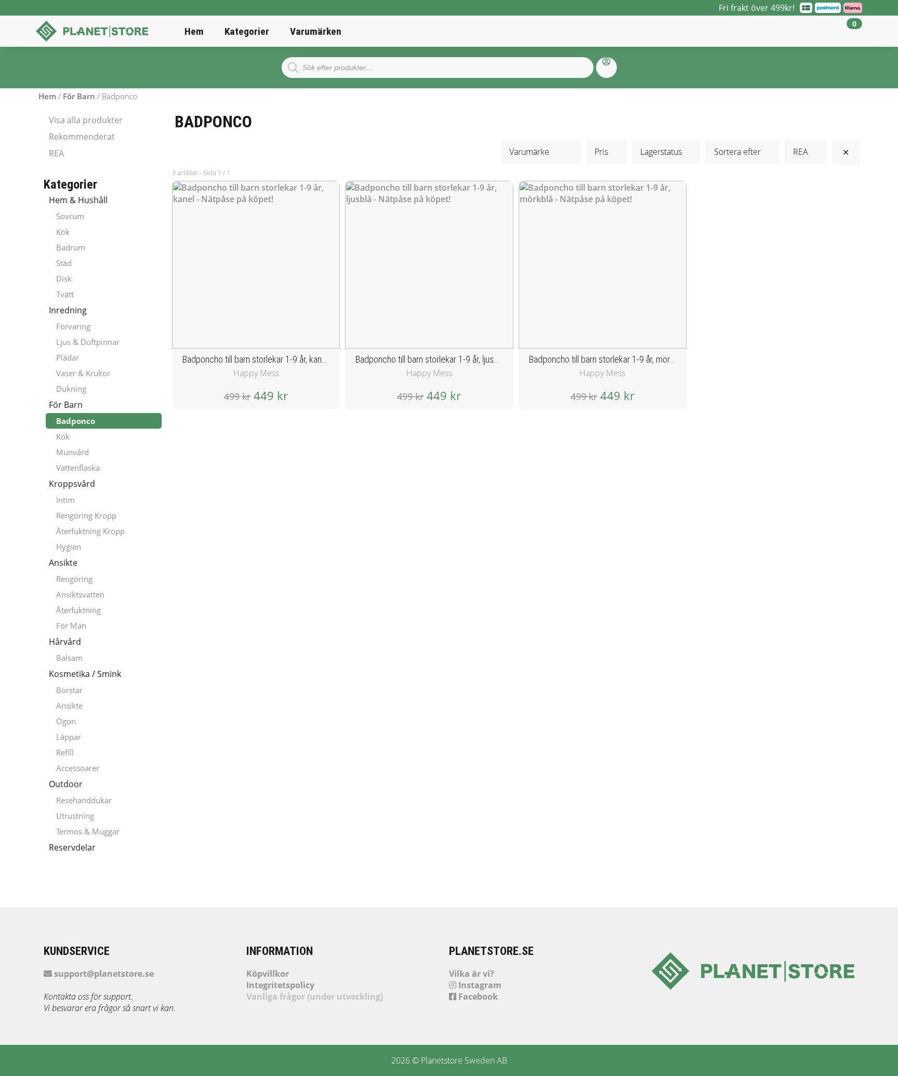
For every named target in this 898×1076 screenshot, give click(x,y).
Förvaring (73, 326)
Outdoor (66, 784)
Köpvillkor (267, 973)
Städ (64, 263)
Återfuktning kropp (90, 531)
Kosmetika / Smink (85, 674)
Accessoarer (77, 768)
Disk (64, 278)
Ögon (66, 721)
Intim (65, 500)
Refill (65, 752)
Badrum (70, 247)
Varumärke (534, 151)
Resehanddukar (84, 800)
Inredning (68, 310)
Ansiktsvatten (80, 594)
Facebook (477, 996)
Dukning (71, 388)
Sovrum (70, 216)
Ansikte (63, 562)
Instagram (478, 985)
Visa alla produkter (86, 120)
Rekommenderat (82, 136)
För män (71, 625)
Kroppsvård (72, 483)
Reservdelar (72, 847)
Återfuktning (78, 610)
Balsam (69, 658)
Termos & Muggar (88, 831)
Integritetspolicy (280, 985)
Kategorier (246, 31)
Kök (63, 232)
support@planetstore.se (103, 973)
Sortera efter (737, 151)
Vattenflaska (78, 467)
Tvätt (65, 294)
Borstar (69, 690)
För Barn (79, 96)
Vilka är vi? (471, 973)
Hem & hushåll (78, 200)
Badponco (75, 421)
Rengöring (74, 579)
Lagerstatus (661, 151)
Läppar (68, 737)
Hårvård (65, 641)
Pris (601, 151)
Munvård (72, 452)
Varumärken (315, 31)
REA (56, 153)
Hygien (68, 546)
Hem (194, 31)
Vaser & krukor (83, 373)
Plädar (67, 357)
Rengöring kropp (86, 515)
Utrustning (75, 816)
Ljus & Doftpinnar (88, 342)
